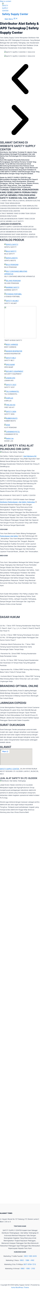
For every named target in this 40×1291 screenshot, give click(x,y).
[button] (20, 79)
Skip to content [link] (5, 1)
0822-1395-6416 (30, 1256)
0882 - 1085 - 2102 (28, 1269)
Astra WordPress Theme (20, 1287)
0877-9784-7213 (29, 1264)
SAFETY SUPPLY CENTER (9, 769)
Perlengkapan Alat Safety (9, 536)
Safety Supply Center (15, 14)
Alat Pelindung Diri (29, 456)
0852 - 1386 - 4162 (27, 1260)
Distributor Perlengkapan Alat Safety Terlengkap (17, 502)
